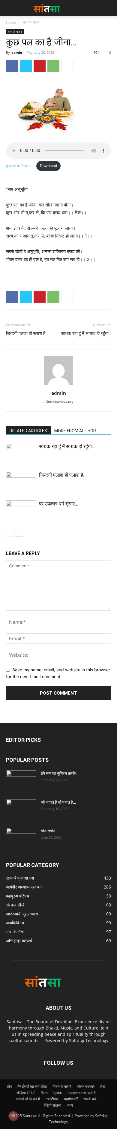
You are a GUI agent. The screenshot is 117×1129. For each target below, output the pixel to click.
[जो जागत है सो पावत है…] (21, 809)
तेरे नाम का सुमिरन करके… (60, 773)
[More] (67, 66)
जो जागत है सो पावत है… (58, 802)
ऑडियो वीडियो (25, 1092)
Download (48, 165)
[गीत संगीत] (21, 838)
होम (9, 1086)
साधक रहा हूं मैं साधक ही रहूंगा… (86, 333)
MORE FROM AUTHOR (75, 430)
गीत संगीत (48, 830)
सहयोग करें (71, 1099)
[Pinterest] (40, 66)
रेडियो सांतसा (52, 1105)
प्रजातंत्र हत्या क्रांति (82, 1092)
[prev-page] (10, 533)
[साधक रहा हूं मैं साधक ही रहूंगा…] (21, 453)
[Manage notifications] (13, 1116)
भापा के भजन (31, 22)
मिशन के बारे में (61, 1086)
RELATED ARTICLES (28, 430)
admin (16, 52)
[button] (108, 8)
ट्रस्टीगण (52, 1099)
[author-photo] (58, 384)
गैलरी (44, 1092)
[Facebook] (12, 66)
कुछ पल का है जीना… (20, 165)
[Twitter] (26, 66)
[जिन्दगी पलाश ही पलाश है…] (21, 482)
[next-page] (19, 533)
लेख (102, 1086)
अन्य (70, 1105)
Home (11, 22)
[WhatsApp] (53, 66)
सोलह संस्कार (85, 1086)
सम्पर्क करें (89, 1099)
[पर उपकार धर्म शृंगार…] (21, 510)
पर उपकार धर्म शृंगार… (58, 504)
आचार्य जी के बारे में (28, 1099)
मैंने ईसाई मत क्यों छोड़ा (32, 1086)
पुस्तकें (57, 1092)
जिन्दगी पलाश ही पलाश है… (27, 333)
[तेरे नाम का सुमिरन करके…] (21, 780)
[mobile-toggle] (10, 8)
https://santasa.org (59, 401)
